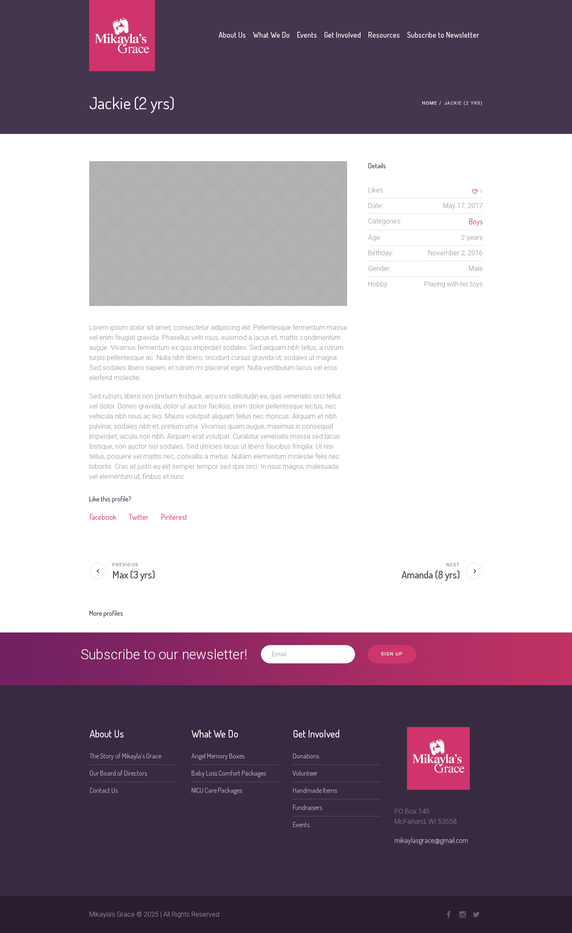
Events (301, 824)
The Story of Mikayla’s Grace (125, 756)
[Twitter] (476, 915)
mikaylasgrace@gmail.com (431, 840)
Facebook (102, 517)
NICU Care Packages (216, 790)
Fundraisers (307, 807)
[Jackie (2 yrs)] (218, 233)
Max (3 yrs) (133, 574)
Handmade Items (315, 790)
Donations (306, 756)
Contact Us (104, 790)
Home (429, 103)
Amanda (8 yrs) (431, 574)
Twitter (139, 517)
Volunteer (305, 773)
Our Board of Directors (118, 773)
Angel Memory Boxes (218, 756)
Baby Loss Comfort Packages (228, 773)
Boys (476, 221)
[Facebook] (448, 915)
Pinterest (174, 517)
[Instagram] (462, 915)
